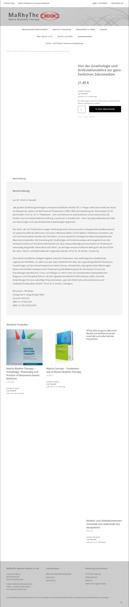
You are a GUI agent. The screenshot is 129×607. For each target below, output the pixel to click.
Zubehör (103, 29)
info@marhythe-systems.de (22, 584)
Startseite (9, 51)
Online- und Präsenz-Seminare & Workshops (64, 43)
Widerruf (88, 580)
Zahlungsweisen (91, 577)
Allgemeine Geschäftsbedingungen (59, 574)
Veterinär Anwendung (62, 29)
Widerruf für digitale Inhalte (95, 584)
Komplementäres (85, 36)
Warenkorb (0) (117, 3)
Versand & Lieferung (93, 574)
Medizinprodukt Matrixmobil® (35, 29)
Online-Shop (9, 3)
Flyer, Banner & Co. (45, 36)
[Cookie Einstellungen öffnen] (6, 603)
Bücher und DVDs (65, 36)
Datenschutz (50, 580)
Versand (84, 93)
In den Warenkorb (105, 109)
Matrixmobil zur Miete (85, 29)
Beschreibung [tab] (19, 178)
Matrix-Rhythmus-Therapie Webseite (33, 3)
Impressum (50, 577)
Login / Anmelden (99, 3)
